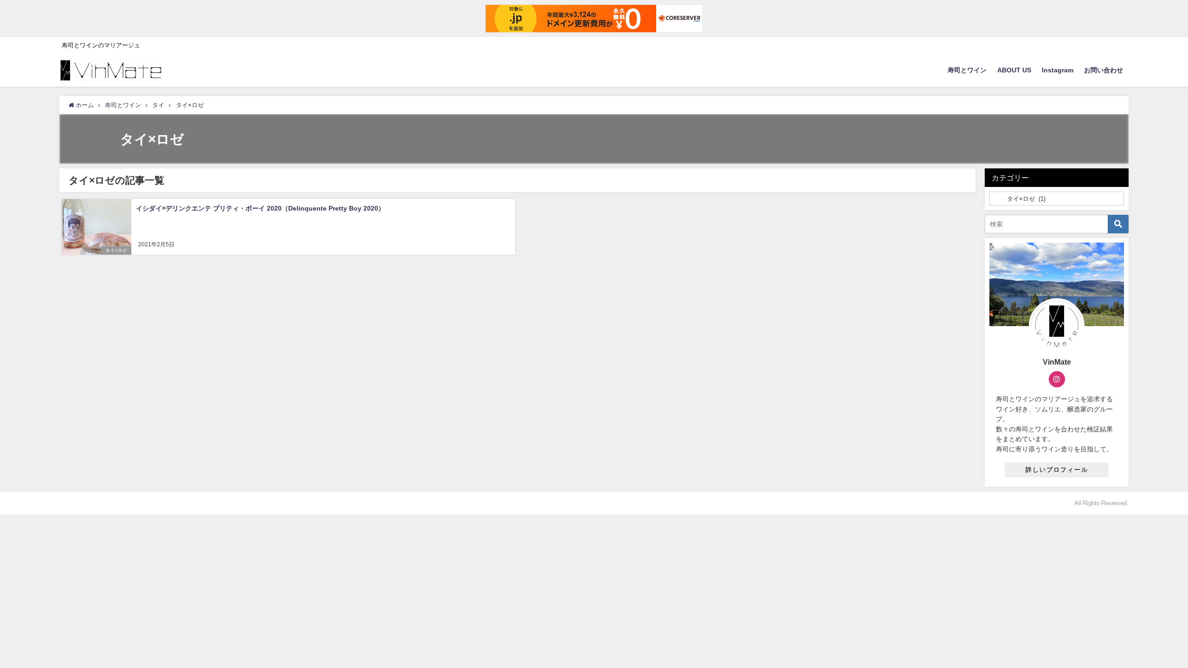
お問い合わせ (1103, 70)
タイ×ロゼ (116, 250)
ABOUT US (1014, 70)
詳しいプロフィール (1057, 470)
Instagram (1057, 70)
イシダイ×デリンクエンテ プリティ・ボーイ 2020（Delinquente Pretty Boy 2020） (260, 208)
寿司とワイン (967, 70)
